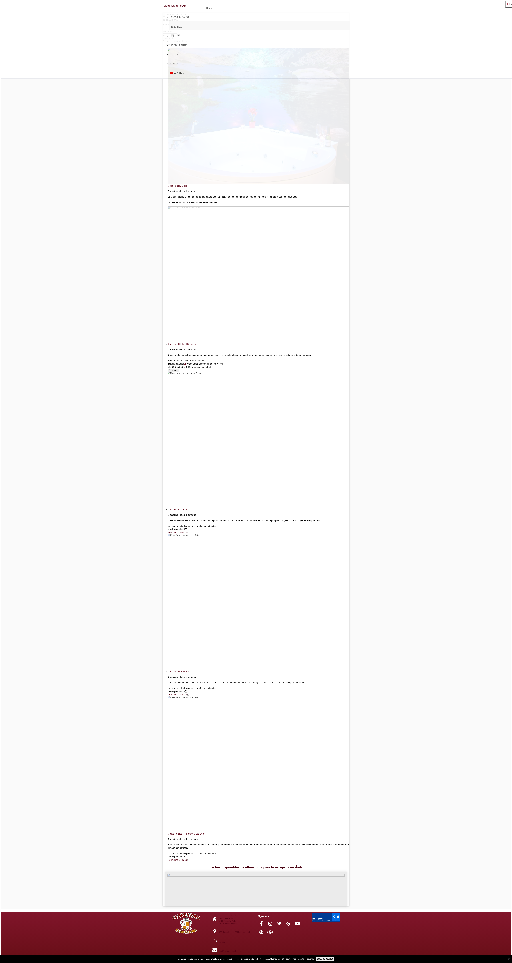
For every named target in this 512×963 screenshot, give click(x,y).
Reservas (176, 27)
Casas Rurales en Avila (175, 6)
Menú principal (509, 6)
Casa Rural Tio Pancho (179, 509)
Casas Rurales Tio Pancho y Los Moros (186, 834)
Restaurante (178, 45)
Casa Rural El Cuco (177, 186)
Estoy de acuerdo (325, 959)
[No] (508, 959)
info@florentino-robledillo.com (230, 951)
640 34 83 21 (224, 943)
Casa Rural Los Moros (178, 671)
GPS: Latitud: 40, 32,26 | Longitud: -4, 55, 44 (236, 932)
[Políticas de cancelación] (185, 364)
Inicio (209, 8)
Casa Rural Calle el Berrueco (182, 344)
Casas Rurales (179, 17)
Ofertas (175, 36)
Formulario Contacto (177, 532)
